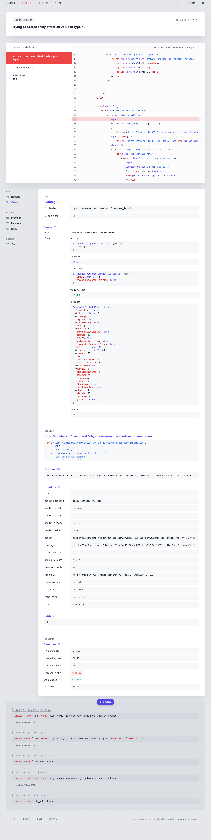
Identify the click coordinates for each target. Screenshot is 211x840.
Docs (39, 819)
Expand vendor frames (25, 47)
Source (27, 819)
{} (97, 246)
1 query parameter (25, 722)
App (8, 191)
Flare (158, 818)
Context (11, 239)
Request (10, 212)
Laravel (53, 819)
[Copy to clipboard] (195, 208)
